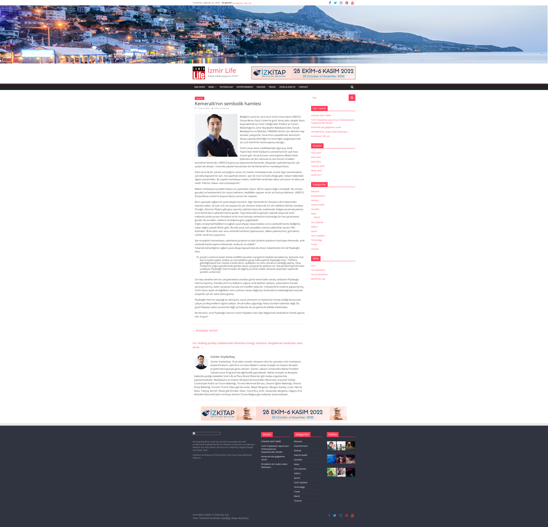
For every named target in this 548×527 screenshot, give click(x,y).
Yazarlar (199, 98)
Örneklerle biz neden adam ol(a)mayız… (251, 2)
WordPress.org (318, 278)
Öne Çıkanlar (317, 222)
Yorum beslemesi (319, 274)
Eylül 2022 (316, 161)
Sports (314, 231)
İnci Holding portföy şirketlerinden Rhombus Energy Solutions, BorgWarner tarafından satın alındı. (248, 345)
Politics (314, 226)
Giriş (313, 265)
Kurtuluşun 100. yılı (320, 136)
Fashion (261, 87)
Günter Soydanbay (221, 108)
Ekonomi (315, 191)
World (317, 217)
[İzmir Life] (274, 7)
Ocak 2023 (316, 152)
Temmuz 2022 (318, 166)
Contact (303, 87)
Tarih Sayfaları (318, 235)
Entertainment (245, 87)
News (211, 87)
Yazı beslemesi (318, 270)
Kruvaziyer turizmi (205, 330)
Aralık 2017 (316, 175)
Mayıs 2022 (316, 170)
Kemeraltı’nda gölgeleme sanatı (326, 127)
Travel (272, 87)
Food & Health (287, 87)
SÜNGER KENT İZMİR (321, 115)
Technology (226, 87)
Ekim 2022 (316, 157)
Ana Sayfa (199, 87)
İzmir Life (222, 70)
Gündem (315, 209)
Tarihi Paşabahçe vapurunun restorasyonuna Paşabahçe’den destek (275, 449)
